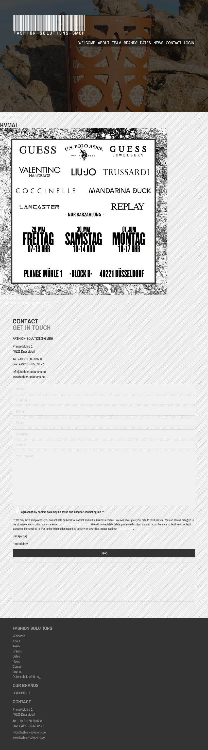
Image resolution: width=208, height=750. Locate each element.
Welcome (86, 42)
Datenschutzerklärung (26, 676)
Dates (145, 42)
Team (116, 42)
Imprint (17, 671)
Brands (130, 42)
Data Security (125, 529)
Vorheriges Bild (10, 114)
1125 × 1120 (22, 297)
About (103, 42)
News (158, 42)
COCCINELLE (22, 693)
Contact (173, 42)
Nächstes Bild (9, 119)
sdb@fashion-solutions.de (76, 524)
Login (189, 42)
